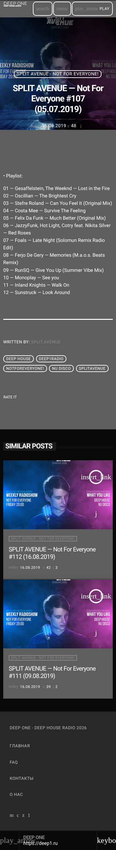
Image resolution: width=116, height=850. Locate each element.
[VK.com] (18, 816)
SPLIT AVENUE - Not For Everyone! (58, 74)
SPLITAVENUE (92, 368)
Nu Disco (61, 368)
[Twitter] (23, 816)
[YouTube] (12, 816)
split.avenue (46, 342)
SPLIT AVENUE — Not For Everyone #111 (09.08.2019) (52, 672)
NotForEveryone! (25, 368)
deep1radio (51, 359)
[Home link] (17, 8)
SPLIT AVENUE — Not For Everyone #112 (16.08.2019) (52, 553)
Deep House (18, 359)
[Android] (29, 816)
